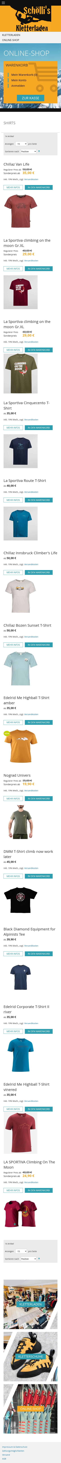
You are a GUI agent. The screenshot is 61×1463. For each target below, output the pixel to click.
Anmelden (18, 86)
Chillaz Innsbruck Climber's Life (30, 552)
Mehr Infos (13, 187)
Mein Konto (18, 80)
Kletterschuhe (30, 1356)
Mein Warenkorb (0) (24, 75)
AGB (4, 1458)
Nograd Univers (17, 775)
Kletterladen (11, 35)
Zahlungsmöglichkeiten (13, 1450)
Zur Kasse (30, 98)
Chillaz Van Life (16, 164)
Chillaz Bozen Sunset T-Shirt (27, 625)
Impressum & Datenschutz (14, 1447)
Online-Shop (10, 40)
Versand (6, 1454)
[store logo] (30, 19)
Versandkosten (31, 179)
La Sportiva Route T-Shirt (25, 480)
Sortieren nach (12, 151)
